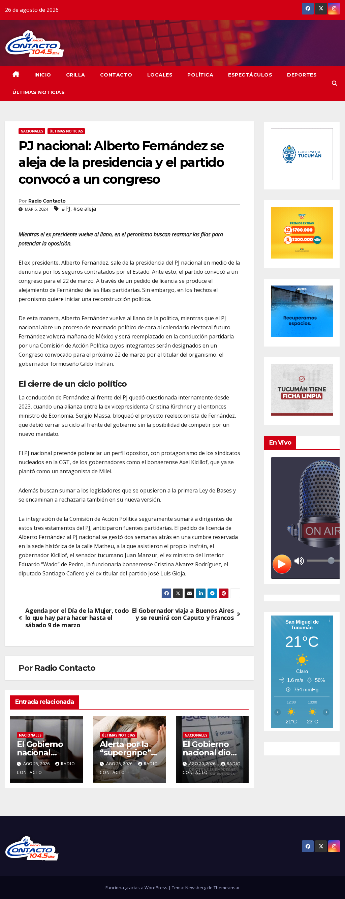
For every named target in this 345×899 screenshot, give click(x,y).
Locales (160, 75)
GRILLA (75, 75)
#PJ (65, 208)
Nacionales (32, 131)
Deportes (302, 75)
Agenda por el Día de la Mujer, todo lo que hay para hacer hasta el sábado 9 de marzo (77, 618)
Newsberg (195, 888)
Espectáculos (250, 75)
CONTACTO (116, 75)
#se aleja (84, 208)
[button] (334, 83)
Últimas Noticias (38, 92)
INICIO (42, 75)
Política (200, 75)
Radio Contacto (46, 201)
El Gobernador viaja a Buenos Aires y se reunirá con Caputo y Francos (183, 614)
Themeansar (227, 888)
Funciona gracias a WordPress (136, 888)
